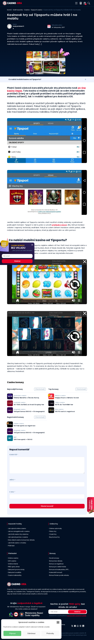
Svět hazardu (18, 10)
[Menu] (76, 3)
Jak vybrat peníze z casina (18, 537)
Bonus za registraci (56, 564)
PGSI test (11, 546)
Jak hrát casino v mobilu (17, 543)
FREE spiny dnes (14, 567)
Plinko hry (52, 531)
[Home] (12, 4)
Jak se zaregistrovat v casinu (19, 531)
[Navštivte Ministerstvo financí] (34, 616)
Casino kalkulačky (14, 575)
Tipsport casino (36, 10)
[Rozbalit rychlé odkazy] (85, 79)
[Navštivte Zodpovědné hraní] (11, 616)
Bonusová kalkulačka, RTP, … (59, 569)
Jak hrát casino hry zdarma (18, 534)
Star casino (59, 409)
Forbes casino (19, 423)
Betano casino (60, 396)
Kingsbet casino (19, 409)
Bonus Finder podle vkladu (59, 575)
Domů (9, 10)
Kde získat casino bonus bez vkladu (21, 540)
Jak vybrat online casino (17, 528)
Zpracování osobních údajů (76, 616)
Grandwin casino (20, 396)
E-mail (12, 492)
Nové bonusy (54, 558)
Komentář (13, 455)
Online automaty (55, 528)
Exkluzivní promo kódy (16, 569)
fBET (15, 437)
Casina (26, 10)
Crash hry (52, 534)
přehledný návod (59, 225)
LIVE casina (12, 561)
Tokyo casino (60, 402)
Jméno (12, 480)
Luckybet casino (19, 402)
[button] (58, 622)
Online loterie (13, 564)
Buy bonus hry (54, 537)
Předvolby (50, 633)
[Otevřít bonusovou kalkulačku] (80, 3)
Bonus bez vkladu (55, 561)
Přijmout (12, 633)
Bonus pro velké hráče (57, 567)
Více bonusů (40, 389)
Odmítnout (31, 633)
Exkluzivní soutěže (14, 572)
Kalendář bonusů (55, 572)
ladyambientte (18, 27)
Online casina (13, 558)
